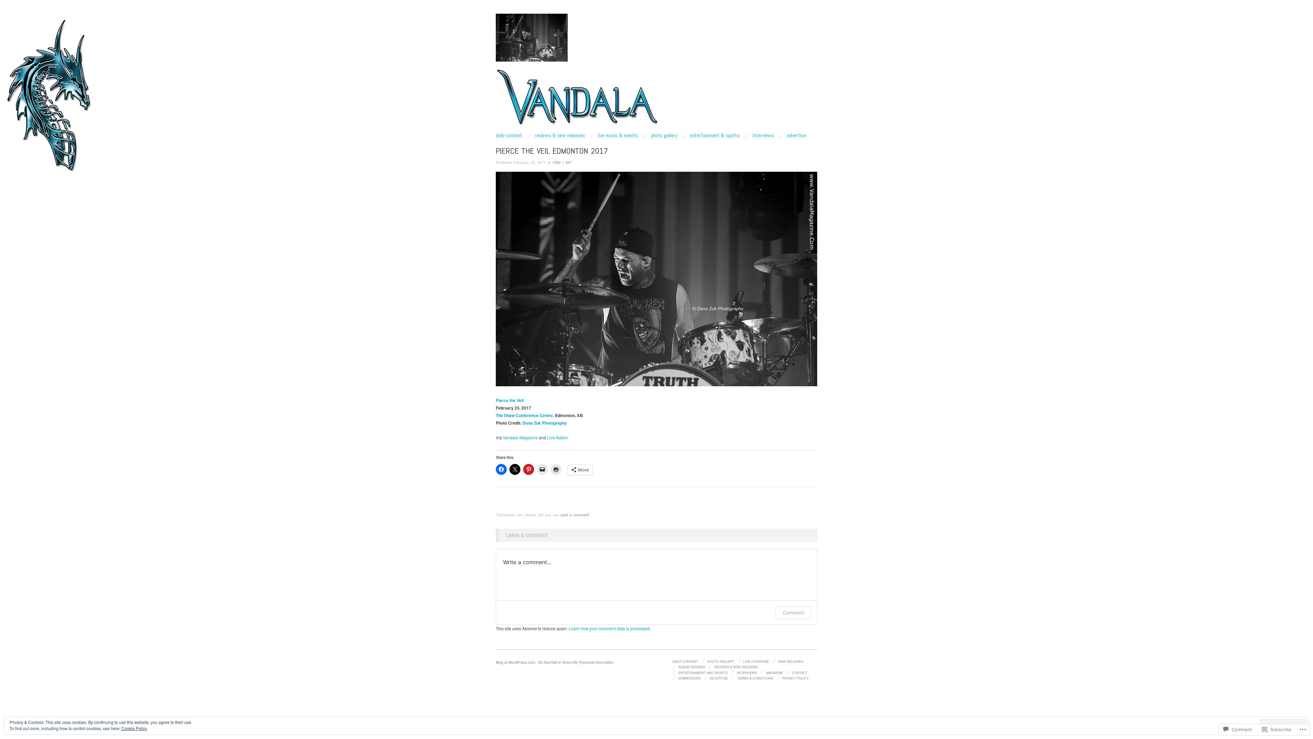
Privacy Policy (795, 678)
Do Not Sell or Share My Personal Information (575, 662)
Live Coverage (756, 661)
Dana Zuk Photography (544, 423)
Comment (793, 612)
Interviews (763, 135)
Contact (800, 672)
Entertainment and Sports (703, 672)
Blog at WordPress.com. (516, 662)
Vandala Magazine (520, 437)
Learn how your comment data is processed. (610, 628)
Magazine (774, 672)
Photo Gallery (664, 135)
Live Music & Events (618, 135)
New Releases (790, 661)
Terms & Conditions (755, 678)
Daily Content (509, 135)
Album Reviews (691, 666)
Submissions (689, 678)
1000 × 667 (562, 162)
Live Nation (557, 437)
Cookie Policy (134, 728)
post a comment (575, 514)
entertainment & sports (715, 135)
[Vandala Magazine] (577, 100)
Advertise (796, 135)
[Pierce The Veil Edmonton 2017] (656, 278)
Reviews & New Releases (560, 135)
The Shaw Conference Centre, (525, 415)
